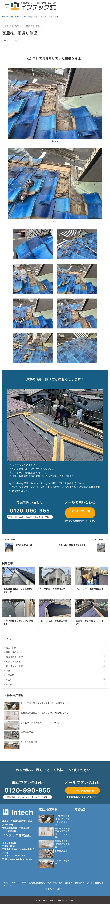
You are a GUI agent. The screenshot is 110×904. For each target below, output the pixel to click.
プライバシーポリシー (55, 889)
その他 (55, 684)
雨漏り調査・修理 (33, 26)
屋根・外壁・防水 (12, 26)
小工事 (55, 680)
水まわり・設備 (55, 661)
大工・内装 (55, 647)
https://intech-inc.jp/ (21, 859)
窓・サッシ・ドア (55, 666)
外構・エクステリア (56, 670)
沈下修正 (55, 675)
